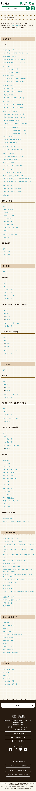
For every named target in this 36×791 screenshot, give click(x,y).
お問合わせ (21, 3)
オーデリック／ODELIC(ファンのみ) (14, 62)
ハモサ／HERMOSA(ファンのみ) (13, 143)
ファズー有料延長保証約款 (10, 652)
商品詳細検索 (6, 606)
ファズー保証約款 (8, 649)
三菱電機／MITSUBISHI (10, 160)
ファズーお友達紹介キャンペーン (12, 600)
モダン (6, 286)
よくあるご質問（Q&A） (10, 563)
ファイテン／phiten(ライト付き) (14, 149)
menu (18, 705)
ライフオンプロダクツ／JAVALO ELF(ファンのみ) (18, 182)
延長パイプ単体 (8, 224)
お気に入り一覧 (7, 603)
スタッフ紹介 (6, 586)
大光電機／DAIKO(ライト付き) (13, 88)
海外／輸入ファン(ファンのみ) (13, 191)
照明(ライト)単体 (9, 216)
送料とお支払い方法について (11, 625)
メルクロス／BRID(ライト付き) (13, 166)
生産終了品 (6, 237)
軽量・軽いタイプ (8, 476)
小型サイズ (8, 289)
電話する (26, 3)
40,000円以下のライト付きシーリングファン (16, 521)
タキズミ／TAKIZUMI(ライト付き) (14, 98)
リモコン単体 (8, 219)
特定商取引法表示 (8, 637)
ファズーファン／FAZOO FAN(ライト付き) (16, 53)
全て (4, 207)
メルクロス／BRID (8, 163)
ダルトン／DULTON (9, 101)
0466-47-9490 (19, 723)
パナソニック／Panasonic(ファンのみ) (15, 133)
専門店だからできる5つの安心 (11, 566)
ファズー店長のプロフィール (11, 583)
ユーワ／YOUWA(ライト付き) (12, 172)
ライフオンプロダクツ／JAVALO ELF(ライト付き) (18, 179)
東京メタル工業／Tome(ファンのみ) (15, 117)
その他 (6, 230)
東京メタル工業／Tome (10, 111)
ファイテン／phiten (9, 146)
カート (30, 3)
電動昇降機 (6, 195)
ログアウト (6, 675)
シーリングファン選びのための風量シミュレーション (18, 580)
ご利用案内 (6, 622)
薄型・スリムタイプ (8, 473)
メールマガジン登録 (8, 681)
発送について (6, 628)
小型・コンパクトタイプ (10, 470)
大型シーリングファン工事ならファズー (14, 560)
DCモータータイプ (8, 518)
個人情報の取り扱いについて (11, 640)
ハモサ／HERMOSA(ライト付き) (13, 140)
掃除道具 (6, 213)
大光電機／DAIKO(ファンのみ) (13, 91)
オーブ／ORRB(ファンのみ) (12, 72)
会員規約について (8, 646)
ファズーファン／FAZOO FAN (11, 50)
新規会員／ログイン (8, 669)
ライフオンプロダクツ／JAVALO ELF (13, 176)
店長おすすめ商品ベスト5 (10, 538)
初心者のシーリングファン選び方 (12, 541)
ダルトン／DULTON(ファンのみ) (13, 107)
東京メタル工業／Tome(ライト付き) (15, 114)
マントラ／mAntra (8, 153)
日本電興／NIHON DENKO (11, 121)
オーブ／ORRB (7, 66)
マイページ (6, 672)
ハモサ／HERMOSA (8, 137)
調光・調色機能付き (8, 498)
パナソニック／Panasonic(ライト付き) (15, 130)
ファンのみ (7, 255)
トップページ (16, 25)
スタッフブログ (7, 589)
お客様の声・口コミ (8, 597)
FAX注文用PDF (7, 631)
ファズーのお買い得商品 (10, 234)
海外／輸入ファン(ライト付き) (13, 188)
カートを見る (6, 678)
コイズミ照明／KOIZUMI (10, 76)
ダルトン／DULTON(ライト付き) (13, 104)
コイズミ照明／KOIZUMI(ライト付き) (15, 79)
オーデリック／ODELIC (9, 56)
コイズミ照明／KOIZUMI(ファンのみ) (15, 82)
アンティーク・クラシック (11, 296)
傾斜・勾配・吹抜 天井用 (10, 479)
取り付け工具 (8, 222)
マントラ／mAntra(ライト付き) (13, 156)
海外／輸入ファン (8, 185)
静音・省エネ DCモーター (10, 488)
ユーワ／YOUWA (7, 169)
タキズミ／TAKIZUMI (9, 95)
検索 (27, 8)
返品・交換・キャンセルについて (12, 634)
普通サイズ (8, 292)
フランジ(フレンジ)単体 (11, 228)
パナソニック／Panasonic (10, 127)
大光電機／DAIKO (8, 85)
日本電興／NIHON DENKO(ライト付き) (15, 124)
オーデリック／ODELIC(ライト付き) (14, 59)
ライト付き (7, 252)
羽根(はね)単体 (8, 210)
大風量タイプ (6, 460)
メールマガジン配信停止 (10, 684)
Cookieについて (7, 643)
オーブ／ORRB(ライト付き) (12, 69)
